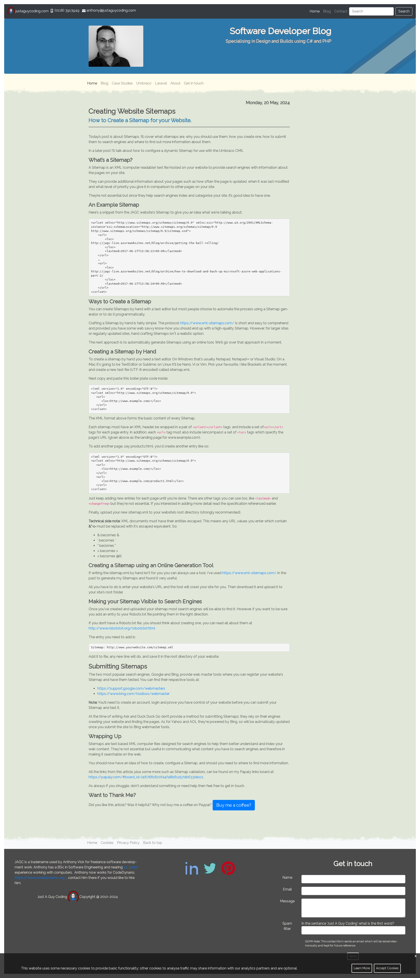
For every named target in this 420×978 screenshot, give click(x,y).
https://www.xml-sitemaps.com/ (207, 323)
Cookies (107, 843)
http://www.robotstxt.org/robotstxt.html (122, 628)
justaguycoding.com (32, 11)
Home (315, 11)
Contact (340, 11)
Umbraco (143, 83)
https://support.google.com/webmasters (131, 688)
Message (287, 901)
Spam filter (287, 926)
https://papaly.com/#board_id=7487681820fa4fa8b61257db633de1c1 (146, 777)
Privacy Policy (128, 843)
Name (287, 877)
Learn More (362, 968)
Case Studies (122, 83)
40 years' (131, 867)
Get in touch (194, 83)
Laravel (161, 83)
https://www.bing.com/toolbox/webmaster (133, 694)
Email (287, 889)
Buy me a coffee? (233, 805)
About (175, 83)
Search (404, 11)
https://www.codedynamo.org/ (40, 878)
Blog (327, 11)
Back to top (152, 843)
